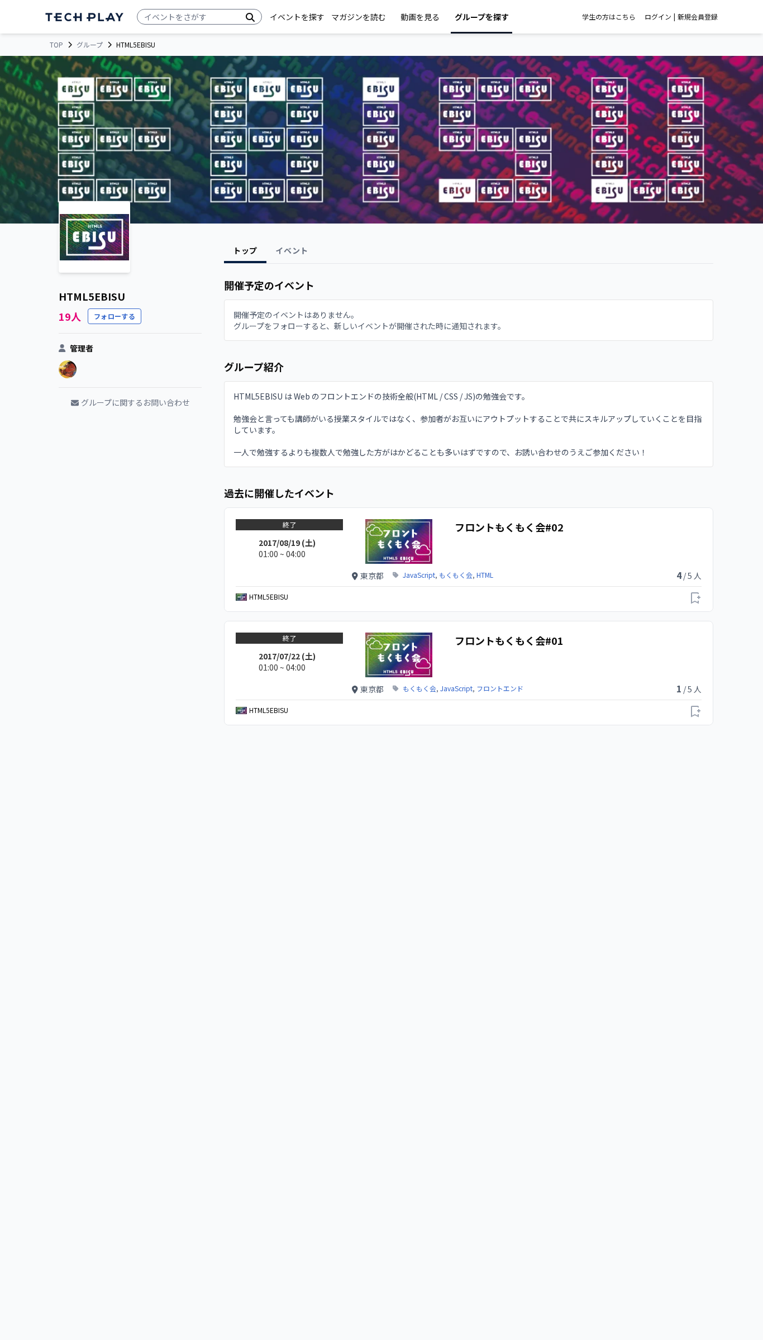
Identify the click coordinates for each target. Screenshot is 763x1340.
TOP (56, 44)
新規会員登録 (698, 16)
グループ (90, 44)
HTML (484, 575)
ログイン (658, 16)
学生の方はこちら (609, 16)
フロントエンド (499, 688)
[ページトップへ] (84, 17)
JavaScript (419, 575)
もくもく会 (456, 575)
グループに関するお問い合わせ (135, 402)
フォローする (114, 316)
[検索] (250, 16)
